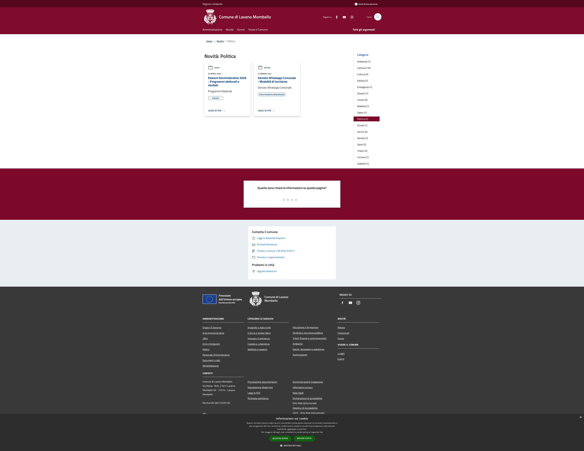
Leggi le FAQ (254, 393)
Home (209, 41)
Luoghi (341, 353)
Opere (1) (362, 112)
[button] (291, 445)
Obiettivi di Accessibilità (305, 408)
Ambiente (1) (363, 61)
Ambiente (298, 344)
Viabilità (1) (363, 163)
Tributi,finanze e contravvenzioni (310, 338)
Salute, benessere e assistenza (308, 349)
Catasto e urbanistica (258, 344)
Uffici (205, 338)
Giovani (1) (362, 93)
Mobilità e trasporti (257, 349)
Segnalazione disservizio (260, 387)
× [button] (580, 417)
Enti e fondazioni (211, 344)
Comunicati (343, 333)
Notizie (267, 67)
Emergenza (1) (364, 87)
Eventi (341, 359)
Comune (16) (363, 68)
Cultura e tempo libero (259, 333)
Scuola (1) (362, 125)
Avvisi (217, 67)
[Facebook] (335, 17)
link (321, 432)
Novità (220, 41)
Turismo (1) (363, 157)
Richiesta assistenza (258, 398)
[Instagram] (351, 17)
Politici (206, 349)
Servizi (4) (362, 132)
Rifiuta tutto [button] (304, 438)
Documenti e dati (211, 360)
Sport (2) (361, 144)
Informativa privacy (303, 387)
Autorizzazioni (300, 355)
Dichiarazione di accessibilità (307, 398)
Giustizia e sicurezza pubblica (308, 333)
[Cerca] (377, 17)
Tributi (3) (362, 151)
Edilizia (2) (362, 80)
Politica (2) (362, 119)
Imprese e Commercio (259, 338)
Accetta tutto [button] (280, 438)
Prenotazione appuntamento (262, 382)
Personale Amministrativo (216, 355)
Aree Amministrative (213, 333)
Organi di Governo (212, 327)
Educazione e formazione (305, 327)
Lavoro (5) (362, 100)
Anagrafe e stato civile (259, 327)
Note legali (298, 393)
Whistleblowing (211, 366)
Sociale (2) (362, 138)
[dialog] (292, 432)
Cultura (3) (362, 74)
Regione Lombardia (212, 4)
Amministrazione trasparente (308, 382)
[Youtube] (343, 17)
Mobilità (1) (363, 106)
